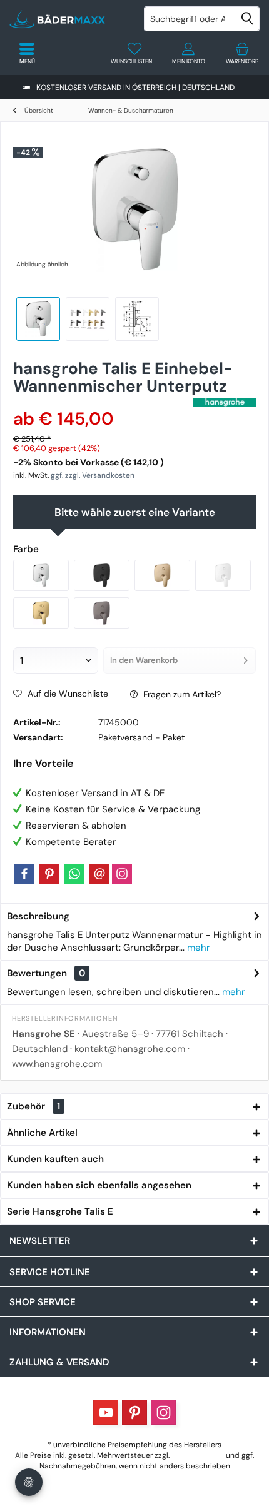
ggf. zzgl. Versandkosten (92, 475)
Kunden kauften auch (55, 1159)
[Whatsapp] (74, 874)
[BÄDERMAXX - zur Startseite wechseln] (67, 18)
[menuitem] (242, 53)
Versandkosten (197, 1455)
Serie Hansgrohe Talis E (60, 1211)
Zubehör (33, 1106)
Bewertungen (37, 973)
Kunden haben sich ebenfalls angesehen (99, 1185)
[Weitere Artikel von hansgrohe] (224, 402)
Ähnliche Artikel (42, 1132)
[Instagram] (122, 874)
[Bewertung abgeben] (101, 402)
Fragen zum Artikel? (181, 694)
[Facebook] (24, 874)
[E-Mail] (99, 874)
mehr (197, 947)
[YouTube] (105, 1412)
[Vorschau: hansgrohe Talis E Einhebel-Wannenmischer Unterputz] (38, 319)
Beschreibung (38, 916)
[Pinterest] (49, 874)
